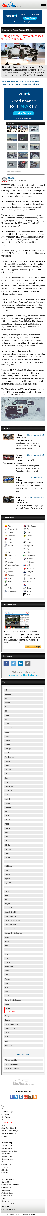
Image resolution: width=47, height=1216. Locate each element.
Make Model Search (8, 1128)
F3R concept (9, 786)
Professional (9, 966)
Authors (4, 1198)
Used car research (7, 1162)
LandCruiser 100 (10, 912)
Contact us (5, 1201)
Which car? (5, 1154)
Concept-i (8, 749)
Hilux (7, 870)
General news (6, 1165)
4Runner (8, 694)
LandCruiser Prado (11, 929)
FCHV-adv (8, 791)
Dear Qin (8, 770)
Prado (7, 950)
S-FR (6, 987)
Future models (6, 1122)
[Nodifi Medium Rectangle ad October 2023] (23, 120)
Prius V (7, 962)
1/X (6, 690)
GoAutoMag (6, 1190)
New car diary (6, 1156)
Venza (7, 1033)
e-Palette (8, 774)
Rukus (7, 979)
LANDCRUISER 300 (12, 920)
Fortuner (8, 807)
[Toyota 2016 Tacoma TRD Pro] (11, 132)
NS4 (6, 946)
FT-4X (7, 816)
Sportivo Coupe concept (13, 996)
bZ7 (6, 719)
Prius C (7, 958)
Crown (7, 761)
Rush (7, 983)
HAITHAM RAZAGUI (18, 181)
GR (6, 841)
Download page (33, 646)
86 (6, 698)
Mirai (7, 941)
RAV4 (7, 971)
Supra (7, 1004)
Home (3, 1109)
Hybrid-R (8, 883)
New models (6, 1120)
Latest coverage (7, 1112)
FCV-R (7, 799)
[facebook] (11, 1096)
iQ (6, 899)
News (3, 1125)
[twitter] (16, 1096)
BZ (6, 711)
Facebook (13, 675)
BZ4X (7, 715)
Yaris (6, 1041)
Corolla (7, 753)
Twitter (23, 675)
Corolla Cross (9, 757)
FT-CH (7, 828)
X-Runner (8, 1037)
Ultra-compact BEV (11, 1024)
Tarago (7, 1016)
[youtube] (25, 1096)
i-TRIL (7, 891)
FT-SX (7, 832)
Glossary (4, 1173)
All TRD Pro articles (12, 1068)
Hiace (7, 862)
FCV (6, 795)
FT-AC (7, 820)
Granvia (7, 858)
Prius (6, 954)
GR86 (7, 853)
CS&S (7, 765)
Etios (6, 782)
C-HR (7, 724)
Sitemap (4, 1136)
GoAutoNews (6, 1188)
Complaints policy (8, 1209)
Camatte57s (9, 728)
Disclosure (5, 1207)
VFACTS (4, 1167)
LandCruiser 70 (10, 925)
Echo (6, 778)
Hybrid (7, 874)
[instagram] (30, 1096)
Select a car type (7, 1148)
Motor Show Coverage (9, 1131)
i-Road (7, 887)
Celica (7, 736)
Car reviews (5, 1114)
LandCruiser (9, 908)
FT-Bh (7, 824)
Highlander (9, 866)
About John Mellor (8, 1204)
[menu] (43, 4)
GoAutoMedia (6, 1182)
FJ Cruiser (8, 803)
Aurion (7, 703)
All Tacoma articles (11, 1064)
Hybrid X (8, 879)
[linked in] (21, 1096)
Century (8, 740)
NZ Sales (4, 1170)
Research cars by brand (9, 1151)
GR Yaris (8, 849)
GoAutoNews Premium (10, 1185)
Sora (6, 992)
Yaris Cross (9, 1045)
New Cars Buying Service (10, 1133)
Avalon (7, 707)
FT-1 (6, 811)
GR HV (7, 845)
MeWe (7, 937)
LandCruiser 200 (10, 916)
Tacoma (7, 1008)
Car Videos (5, 1117)
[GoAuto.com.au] (10, 8)
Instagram (33, 675)
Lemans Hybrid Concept (13, 933)
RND (6, 975)
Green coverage (7, 1159)
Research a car (6, 1146)
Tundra (7, 1020)
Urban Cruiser (10, 1028)
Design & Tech (7, 1193)
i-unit (7, 895)
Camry (7, 732)
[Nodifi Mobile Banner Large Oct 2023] (22, 23)
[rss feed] (35, 1096)
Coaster (7, 744)
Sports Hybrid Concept (13, 1000)
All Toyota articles (11, 1060)
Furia (7, 837)
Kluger (7, 904)
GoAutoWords (6, 1196)
